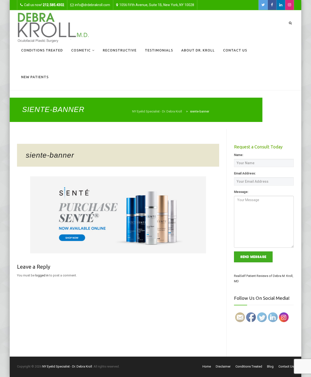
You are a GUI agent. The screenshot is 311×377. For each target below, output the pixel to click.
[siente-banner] (118, 214)
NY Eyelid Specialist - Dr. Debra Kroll (67, 366)
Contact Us (235, 50)
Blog (270, 366)
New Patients (35, 77)
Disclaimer (223, 366)
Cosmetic (81, 50)
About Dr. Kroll (198, 50)
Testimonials (159, 50)
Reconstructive (120, 50)
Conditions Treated (42, 50)
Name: (238, 155)
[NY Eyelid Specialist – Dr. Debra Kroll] (53, 27)
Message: (241, 192)
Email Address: (245, 173)
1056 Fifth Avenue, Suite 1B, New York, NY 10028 (156, 5)
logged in (42, 275)
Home (206, 366)
